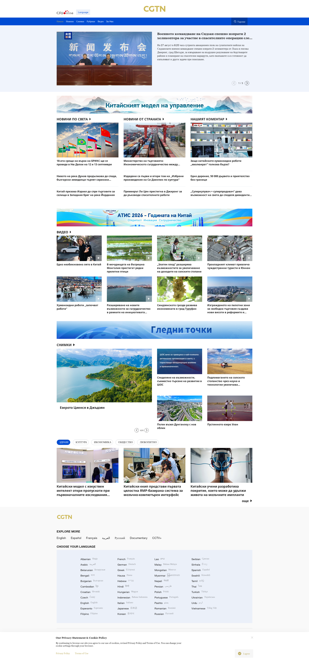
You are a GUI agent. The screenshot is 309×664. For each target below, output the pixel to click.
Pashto (161, 603)
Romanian (164, 608)
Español (76, 538)
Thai (197, 586)
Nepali (161, 581)
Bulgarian (91, 581)
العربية (106, 538)
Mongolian (165, 570)
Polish (161, 592)
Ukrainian (203, 597)
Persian (163, 586)
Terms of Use (81, 653)
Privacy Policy (63, 653)
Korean (125, 614)
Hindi (123, 586)
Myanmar (167, 575)
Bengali (87, 575)
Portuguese (166, 597)
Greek (126, 570)
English (61, 538)
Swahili (201, 575)
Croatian (90, 592)
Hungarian (127, 592)
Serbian (200, 559)
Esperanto (91, 608)
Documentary (138, 538)
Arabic (88, 564)
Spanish (201, 570)
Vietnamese (204, 608)
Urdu (197, 603)
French (126, 559)
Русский (120, 538)
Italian (125, 603)
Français (91, 538)
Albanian (89, 559)
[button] (234, 83)
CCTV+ (157, 538)
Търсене (241, 21)
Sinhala (200, 564)
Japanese (127, 608)
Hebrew (125, 581)
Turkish (200, 592)
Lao (159, 559)
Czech (87, 597)
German (126, 564)
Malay (165, 564)
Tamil (198, 581)
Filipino (89, 614)
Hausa (124, 575)
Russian (163, 614)
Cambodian (89, 586)
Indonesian (132, 597)
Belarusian (92, 570)
